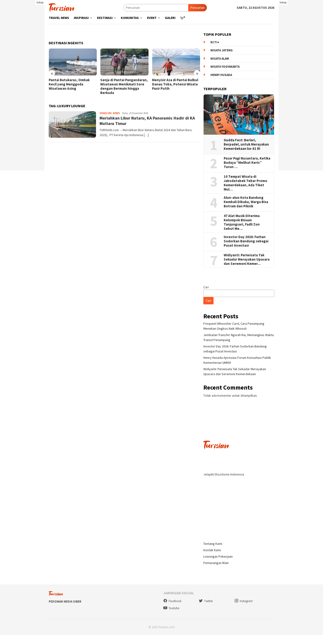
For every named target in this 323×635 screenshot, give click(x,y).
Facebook (175, 601)
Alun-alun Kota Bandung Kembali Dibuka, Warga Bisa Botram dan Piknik (246, 201)
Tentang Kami (212, 544)
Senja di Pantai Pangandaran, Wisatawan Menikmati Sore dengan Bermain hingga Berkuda (124, 86)
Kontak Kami (212, 550)
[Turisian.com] (61, 7)
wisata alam (219, 59)
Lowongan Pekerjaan (218, 556)
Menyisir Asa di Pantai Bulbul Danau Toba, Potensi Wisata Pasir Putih (175, 84)
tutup (40, 2)
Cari (206, 287)
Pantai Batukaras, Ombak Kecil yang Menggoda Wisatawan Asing (69, 84)
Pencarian (198, 7)
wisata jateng (221, 50)
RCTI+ (214, 42)
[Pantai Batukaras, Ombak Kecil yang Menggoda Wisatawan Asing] (73, 62)
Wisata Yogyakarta (225, 67)
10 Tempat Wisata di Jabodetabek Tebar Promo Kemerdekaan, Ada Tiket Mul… (245, 182)
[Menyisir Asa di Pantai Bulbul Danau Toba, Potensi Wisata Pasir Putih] (176, 62)
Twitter (208, 601)
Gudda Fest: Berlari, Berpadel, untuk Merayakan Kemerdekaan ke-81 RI (246, 144)
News (116, 113)
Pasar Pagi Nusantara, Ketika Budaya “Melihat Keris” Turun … (247, 162)
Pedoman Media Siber (65, 601)
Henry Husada (221, 75)
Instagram (246, 601)
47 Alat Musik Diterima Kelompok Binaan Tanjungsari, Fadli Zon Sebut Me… (242, 222)
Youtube (174, 608)
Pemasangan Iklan (216, 563)
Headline (106, 113)
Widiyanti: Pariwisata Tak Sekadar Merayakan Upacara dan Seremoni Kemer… (247, 259)
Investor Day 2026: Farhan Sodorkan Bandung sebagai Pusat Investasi (246, 241)
